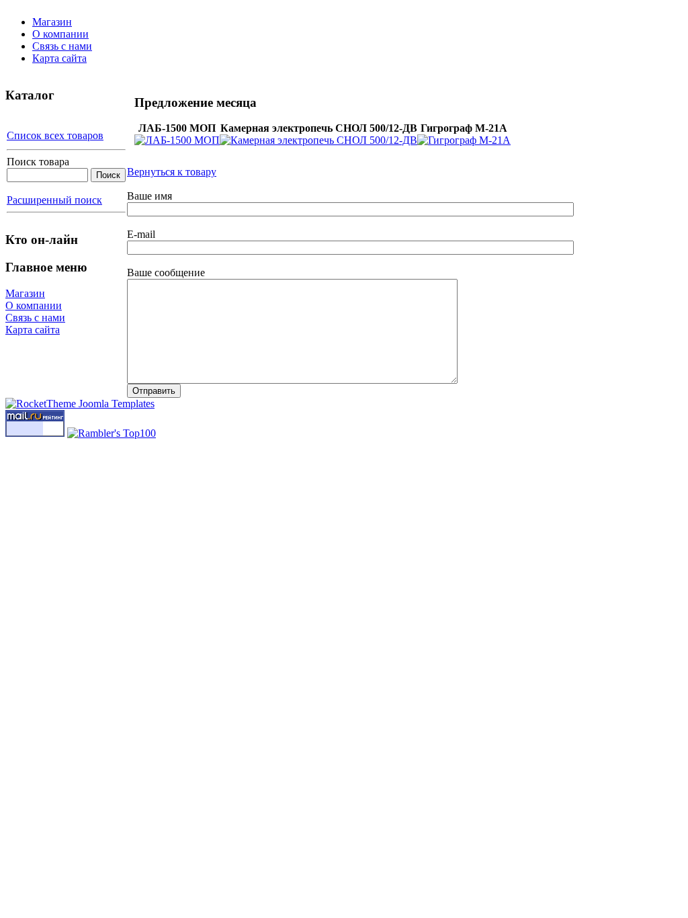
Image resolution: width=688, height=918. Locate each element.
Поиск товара (38, 161)
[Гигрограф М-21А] (464, 140)
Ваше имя (149, 196)
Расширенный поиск (54, 200)
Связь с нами (62, 46)
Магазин (52, 22)
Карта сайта (59, 58)
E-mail (141, 234)
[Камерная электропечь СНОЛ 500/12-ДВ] (318, 140)
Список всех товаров (55, 135)
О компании (60, 34)
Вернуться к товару (171, 171)
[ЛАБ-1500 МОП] (177, 140)
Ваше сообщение (166, 272)
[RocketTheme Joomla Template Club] (80, 403)
